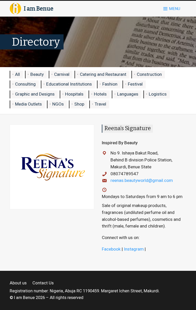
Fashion (109, 84)
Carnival (61, 74)
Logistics (158, 94)
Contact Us (43, 283)
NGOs (58, 104)
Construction (149, 74)
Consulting (25, 84)
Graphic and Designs (35, 94)
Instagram (134, 249)
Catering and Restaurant (103, 74)
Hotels (100, 94)
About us (18, 283)
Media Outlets (28, 104)
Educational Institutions (69, 84)
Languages (127, 94)
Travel (100, 104)
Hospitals (74, 94)
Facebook (111, 249)
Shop (79, 104)
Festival (135, 84)
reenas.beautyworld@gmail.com (142, 180)
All (17, 74)
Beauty (37, 74)
